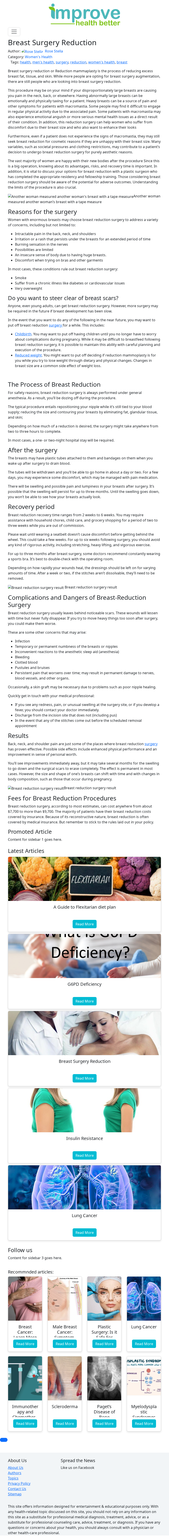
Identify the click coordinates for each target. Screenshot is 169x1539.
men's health (43, 62)
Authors (14, 1472)
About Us (15, 1467)
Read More (84, 924)
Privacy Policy (19, 1483)
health (25, 62)
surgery (62, 62)
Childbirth (23, 334)
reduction (78, 62)
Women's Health (38, 56)
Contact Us (17, 1488)
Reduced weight (28, 355)
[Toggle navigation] (14, 31)
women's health (101, 62)
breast (122, 62)
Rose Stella (53, 51)
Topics (13, 1478)
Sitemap (15, 1494)
